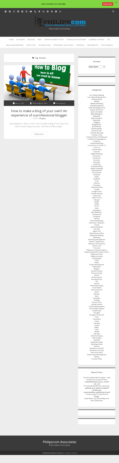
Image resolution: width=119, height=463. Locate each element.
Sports (96, 292)
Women (96, 346)
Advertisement (97, 99)
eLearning (96, 164)
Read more (40, 134)
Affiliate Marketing (96, 103)
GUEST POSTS (97, 198)
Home (11, 39)
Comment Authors (96, 39)
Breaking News (96, 129)
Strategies (96, 298)
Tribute (96, 325)
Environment (96, 173)
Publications (96, 267)
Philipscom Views (97, 256)
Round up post (97, 277)
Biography (96, 116)
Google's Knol (97, 191)
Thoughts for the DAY (96, 315)
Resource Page (96, 273)
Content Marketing (96, 143)
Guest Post (31, 45)
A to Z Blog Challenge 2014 (97, 97)
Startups (97, 294)
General (97, 183)
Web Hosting (96, 338)
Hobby (96, 204)
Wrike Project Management (96, 355)
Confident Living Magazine (96, 139)
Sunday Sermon (96, 304)
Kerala (96, 225)
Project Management (96, 265)
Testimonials (96, 311)
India (40, 39)
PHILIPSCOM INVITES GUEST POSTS (96, 252)
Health (96, 202)
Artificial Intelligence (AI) (97, 108)
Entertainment (97, 170)
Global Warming (96, 187)
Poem (97, 260)
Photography (107, 45)
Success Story (97, 302)
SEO (108, 39)
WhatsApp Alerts (97, 344)
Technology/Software (76, 39)
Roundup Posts (96, 279)
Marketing (96, 237)
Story (97, 296)
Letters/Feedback (97, 227)
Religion (31, 39)
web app (97, 334)
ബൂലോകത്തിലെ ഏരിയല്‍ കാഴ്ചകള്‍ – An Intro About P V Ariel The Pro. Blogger (97, 394)
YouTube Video (96, 359)
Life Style (97, 229)
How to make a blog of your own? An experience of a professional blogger (39, 82)
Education (96, 162)
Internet (96, 219)
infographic (97, 210)
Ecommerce (97, 158)
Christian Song (97, 135)
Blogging (21, 39)
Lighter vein (97, 231)
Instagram (96, 216)
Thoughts (96, 313)
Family (96, 177)
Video (97, 329)
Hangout (97, 200)
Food (96, 181)
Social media (96, 288)
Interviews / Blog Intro (64, 45)
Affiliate (96, 101)
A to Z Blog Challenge (96, 95)
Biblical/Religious (97, 114)
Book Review (96, 126)
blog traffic (96, 120)
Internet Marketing (96, 221)
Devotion (97, 152)
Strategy (97, 300)
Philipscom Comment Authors (96, 250)
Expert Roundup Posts (54, 39)
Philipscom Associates (59, 442)
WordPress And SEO (97, 348)
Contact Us (97, 141)
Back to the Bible (96, 112)
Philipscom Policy (97, 254)
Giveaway (96, 185)
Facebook (96, 175)
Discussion (97, 156)
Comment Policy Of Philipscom (96, 137)
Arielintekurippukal (96, 106)
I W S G (96, 206)
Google (96, 189)
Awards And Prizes (96, 110)
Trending (97, 323)
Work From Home (97, 352)
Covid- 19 (97, 147)
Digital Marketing (97, 154)
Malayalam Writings (15, 45)
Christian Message (96, 133)
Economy (97, 160)
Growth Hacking (96, 193)
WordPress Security (97, 350)
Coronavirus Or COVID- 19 (97, 145)
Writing (96, 357)
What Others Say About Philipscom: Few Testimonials (96, 399)
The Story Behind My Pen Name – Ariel (96, 377)
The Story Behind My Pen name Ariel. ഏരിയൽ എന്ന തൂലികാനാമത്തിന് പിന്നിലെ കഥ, (97, 388)
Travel (96, 321)
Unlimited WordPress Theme (52, 453)
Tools (97, 317)
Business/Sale (45, 45)
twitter (96, 327)
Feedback (96, 179)
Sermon (96, 283)
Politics (96, 262)
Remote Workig (96, 271)
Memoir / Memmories (96, 242)
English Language (97, 168)
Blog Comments (96, 118)
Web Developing (96, 336)
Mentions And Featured (96, 244)
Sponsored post (96, 290)
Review (96, 275)
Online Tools (96, 246)
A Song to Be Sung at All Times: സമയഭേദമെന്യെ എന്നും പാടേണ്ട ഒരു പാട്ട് (96, 382)
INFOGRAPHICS (93, 45)
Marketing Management (96, 239)
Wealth (96, 332)
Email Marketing (96, 166)
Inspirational (96, 214)
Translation (97, 319)
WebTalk (97, 340)
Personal (80, 45)
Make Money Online (97, 233)
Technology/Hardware (97, 306)
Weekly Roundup (97, 342)
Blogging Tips (96, 124)
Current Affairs (97, 149)
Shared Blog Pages (96, 286)
